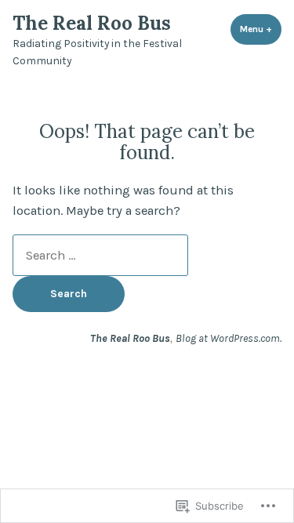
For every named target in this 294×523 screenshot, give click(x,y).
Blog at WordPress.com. (228, 338)
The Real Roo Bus (92, 23)
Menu (260, 29)
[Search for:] (100, 255)
